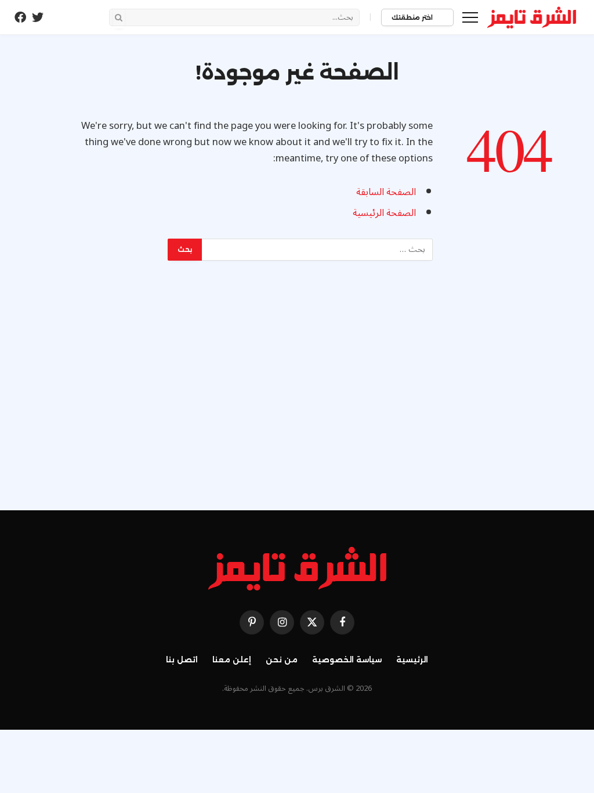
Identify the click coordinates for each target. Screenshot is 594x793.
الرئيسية (412, 659)
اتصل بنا (182, 659)
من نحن (282, 659)
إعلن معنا (231, 659)
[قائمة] (470, 17)
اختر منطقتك (413, 17)
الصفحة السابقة (386, 192)
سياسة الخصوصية (347, 659)
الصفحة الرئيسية (384, 213)
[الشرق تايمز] (532, 17)
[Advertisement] (297, 388)
